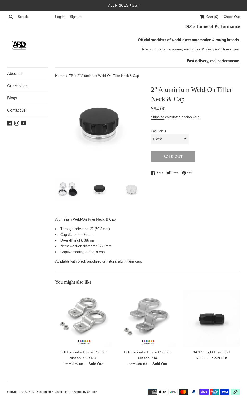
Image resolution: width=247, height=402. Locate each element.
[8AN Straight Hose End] (211, 318)
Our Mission (17, 86)
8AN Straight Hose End (211, 352)
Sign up (76, 17)
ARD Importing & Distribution (50, 392)
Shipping (157, 117)
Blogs (12, 98)
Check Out (232, 17)
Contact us (16, 110)
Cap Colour (158, 131)
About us (14, 74)
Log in (60, 17)
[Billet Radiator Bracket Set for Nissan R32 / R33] (83, 318)
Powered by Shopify (84, 392)
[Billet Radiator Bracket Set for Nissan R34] (147, 318)
